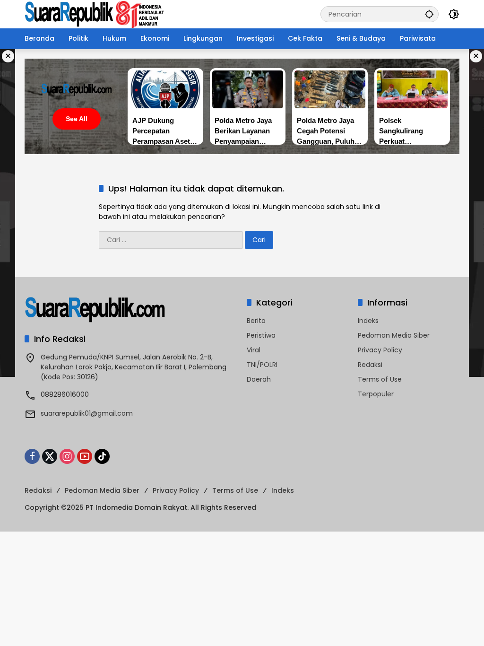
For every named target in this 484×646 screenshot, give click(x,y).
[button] (429, 14)
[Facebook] (32, 456)
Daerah (259, 379)
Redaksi (370, 364)
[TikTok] (102, 456)
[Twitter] (49, 456)
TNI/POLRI (262, 364)
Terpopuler (376, 394)
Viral (253, 350)
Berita (256, 320)
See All (76, 118)
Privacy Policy (380, 350)
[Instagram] (67, 456)
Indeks (368, 320)
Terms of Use (380, 379)
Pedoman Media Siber (394, 335)
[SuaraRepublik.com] (95, 13)
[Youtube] (84, 456)
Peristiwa (261, 335)
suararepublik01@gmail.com (87, 413)
